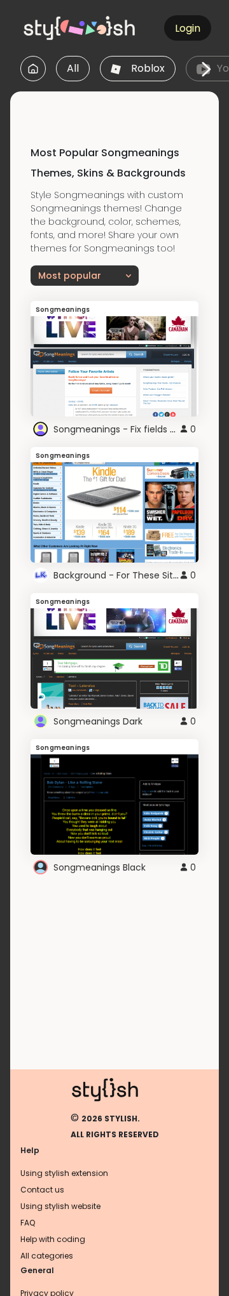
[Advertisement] (119, 107)
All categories (46, 1255)
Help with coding (52, 1239)
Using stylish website (60, 1206)
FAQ (27, 1222)
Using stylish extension (64, 1173)
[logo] (80, 28)
